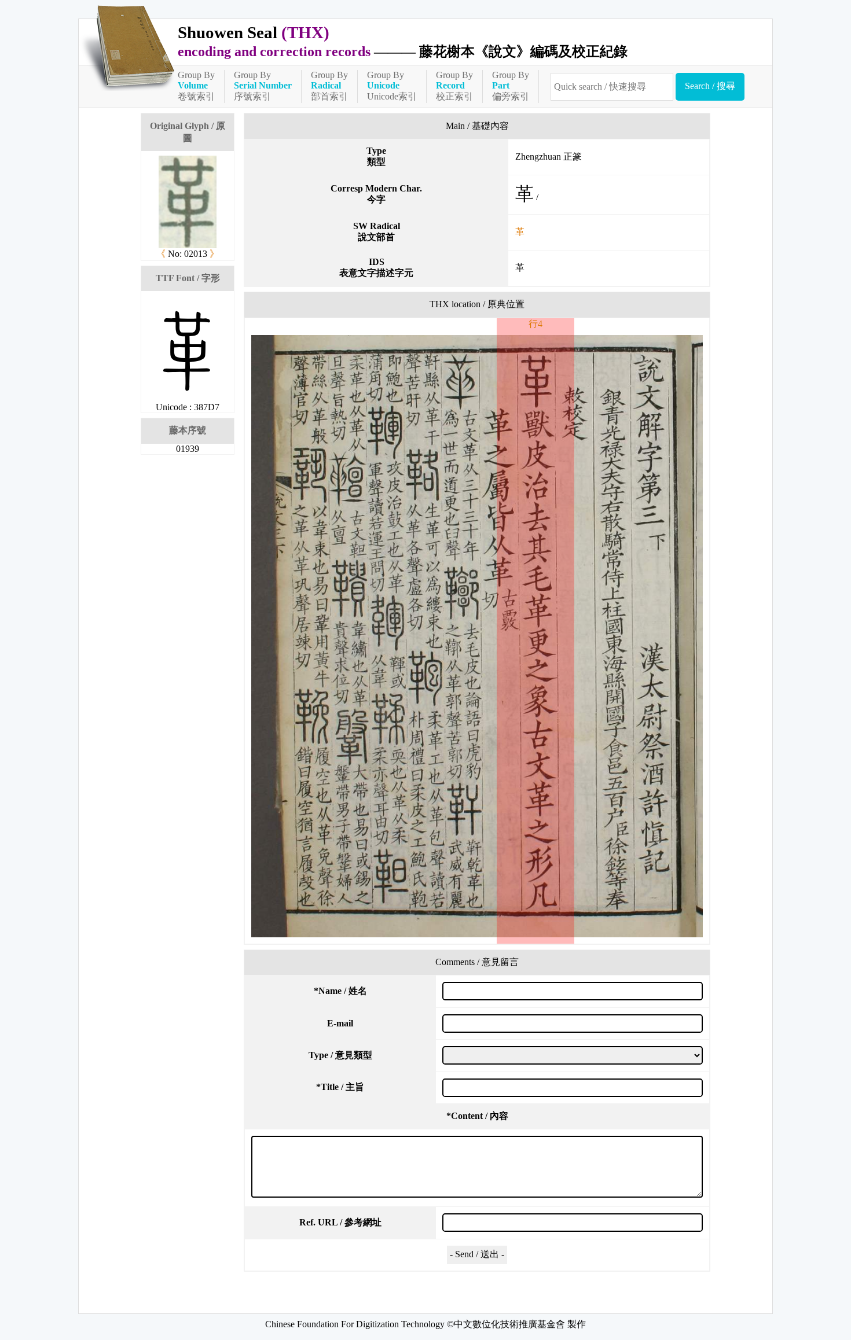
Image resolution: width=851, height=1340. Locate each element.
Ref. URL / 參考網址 (340, 1222)
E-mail (340, 1023)
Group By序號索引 (263, 85)
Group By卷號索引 (196, 85)
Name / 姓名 (340, 991)
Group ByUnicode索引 (392, 85)
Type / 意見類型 (340, 1055)
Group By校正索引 (454, 85)
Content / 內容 (477, 1116)
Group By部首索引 (329, 85)
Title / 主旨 (340, 1087)
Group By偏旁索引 (510, 85)
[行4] (477, 636)
